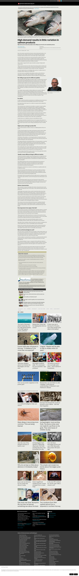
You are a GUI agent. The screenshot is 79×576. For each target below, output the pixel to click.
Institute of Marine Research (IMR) (23, 545)
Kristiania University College (23, 546)
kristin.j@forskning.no (42, 523)
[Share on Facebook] (18, 312)
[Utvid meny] (47, 5)
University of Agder (51, 556)
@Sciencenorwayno (52, 515)
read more (37, 8)
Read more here (30, 287)
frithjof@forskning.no (36, 520)
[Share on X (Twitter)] (19, 312)
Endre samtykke (20, 527)
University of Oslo (51, 560)
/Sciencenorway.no (52, 513)
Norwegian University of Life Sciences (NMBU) (40, 555)
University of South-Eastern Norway (53, 561)
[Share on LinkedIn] (21, 312)
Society (23, 5)
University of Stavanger (52, 562)
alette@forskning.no (36, 517)
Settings (71, 574)
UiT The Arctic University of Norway (54, 553)
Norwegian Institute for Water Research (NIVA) (40, 540)
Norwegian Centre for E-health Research (24, 563)
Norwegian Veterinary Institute (38, 556)
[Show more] (32, 276)
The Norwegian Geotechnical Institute (54, 544)
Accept (76, 574)
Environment (27, 5)
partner (19, 310)
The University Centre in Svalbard (53, 552)
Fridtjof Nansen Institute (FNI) (23, 539)
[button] (58, 0)
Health (19, 5)
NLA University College (22, 555)
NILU (20, 554)
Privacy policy (20, 521)
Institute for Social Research (23, 544)
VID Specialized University (52, 563)
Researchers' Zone (41, 5)
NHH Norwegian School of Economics (24, 551)
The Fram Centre (51, 538)
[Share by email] (22, 312)
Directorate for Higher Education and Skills (25, 537)
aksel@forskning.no (41, 515)
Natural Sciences (34, 5)
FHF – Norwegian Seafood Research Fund (24, 538)
